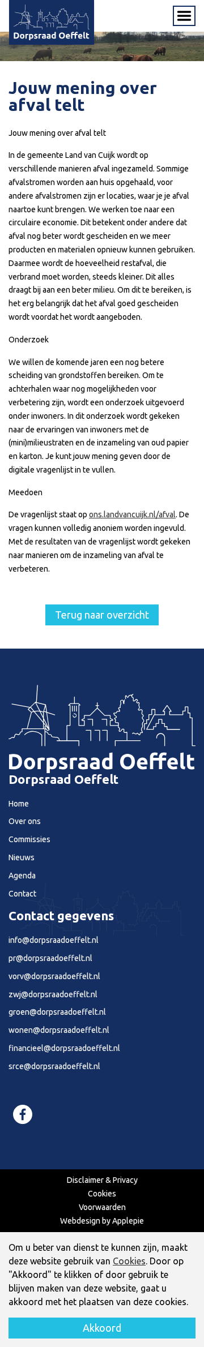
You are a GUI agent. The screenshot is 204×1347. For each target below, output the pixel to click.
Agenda (22, 875)
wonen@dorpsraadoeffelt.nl (58, 1030)
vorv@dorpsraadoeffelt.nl (54, 976)
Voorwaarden (102, 1207)
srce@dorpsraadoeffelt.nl (54, 1066)
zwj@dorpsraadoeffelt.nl (52, 994)
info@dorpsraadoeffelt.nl (53, 940)
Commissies (29, 839)
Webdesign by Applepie (102, 1220)
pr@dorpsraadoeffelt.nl (50, 958)
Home (18, 803)
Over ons (24, 821)
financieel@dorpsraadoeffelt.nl (64, 1048)
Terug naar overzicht (102, 614)
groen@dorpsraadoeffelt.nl (57, 1011)
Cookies (102, 1193)
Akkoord (102, 1327)
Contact (22, 893)
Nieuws (21, 857)
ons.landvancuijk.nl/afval (132, 514)
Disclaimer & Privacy (102, 1180)
